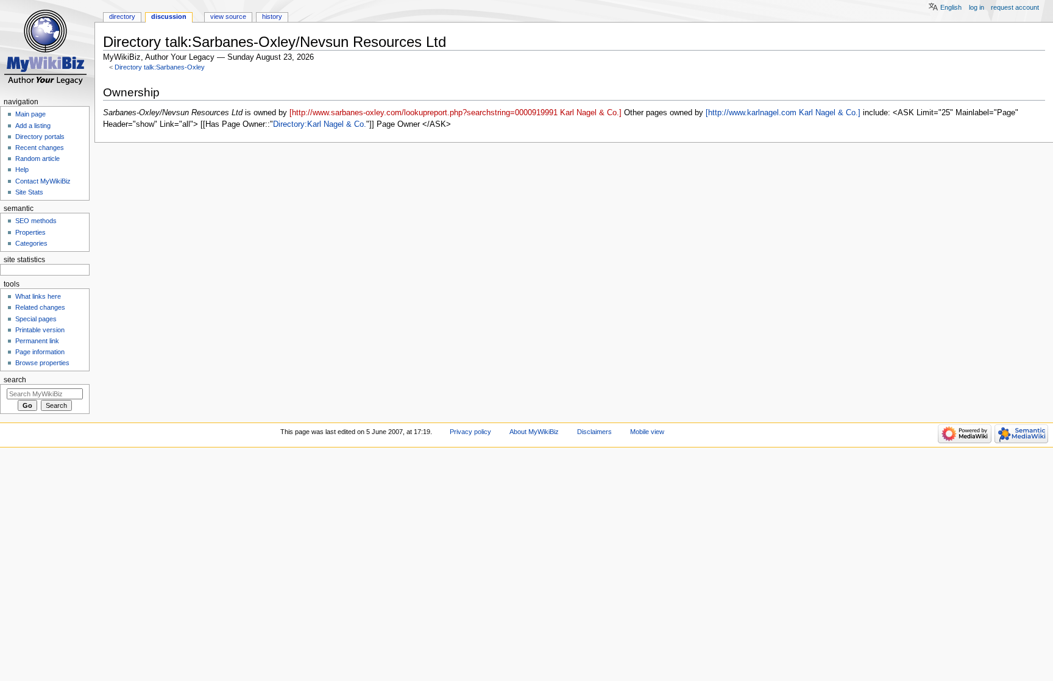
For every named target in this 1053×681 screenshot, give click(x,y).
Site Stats (29, 192)
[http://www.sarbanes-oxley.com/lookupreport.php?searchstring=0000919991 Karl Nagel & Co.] (455, 113)
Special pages (36, 319)
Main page (30, 114)
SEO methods (36, 220)
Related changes (40, 307)
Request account (1015, 7)
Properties (30, 232)
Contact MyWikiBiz (43, 181)
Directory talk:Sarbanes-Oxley (160, 67)
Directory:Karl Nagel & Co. (319, 124)
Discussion (168, 16)
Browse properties (42, 362)
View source (228, 16)
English (951, 7)
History (272, 16)
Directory (122, 16)
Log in (976, 7)
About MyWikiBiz (534, 431)
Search (15, 379)
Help (22, 169)
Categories (31, 243)
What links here (38, 296)
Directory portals (40, 136)
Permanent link (37, 340)
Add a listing (33, 125)
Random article (37, 158)
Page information (40, 351)
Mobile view (647, 431)
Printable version (40, 329)
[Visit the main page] (47, 47)
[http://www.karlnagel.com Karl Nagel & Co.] (783, 113)
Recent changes (39, 147)
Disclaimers (594, 431)
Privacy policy (470, 431)
